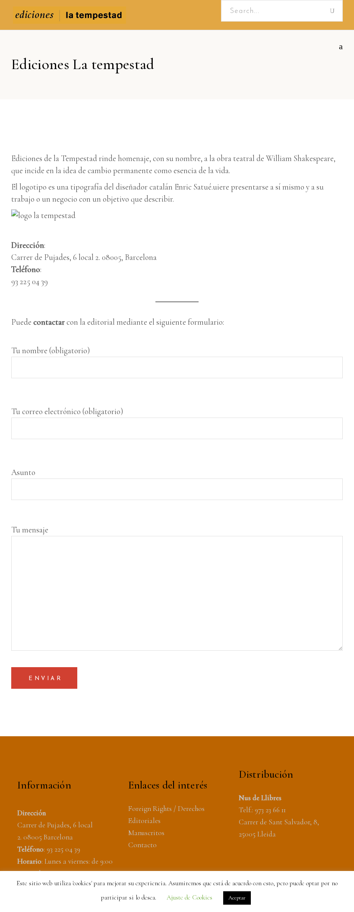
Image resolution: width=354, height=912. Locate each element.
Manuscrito (145, 832)
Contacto (142, 844)
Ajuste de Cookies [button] (189, 897)
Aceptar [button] (237, 897)
